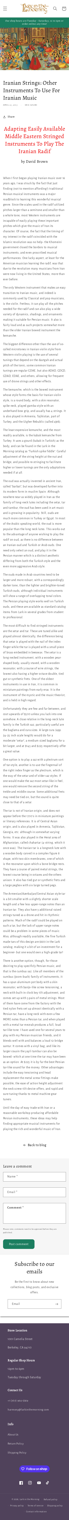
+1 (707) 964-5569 (18, 1400)
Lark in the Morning (29, 1499)
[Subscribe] (56, 1304)
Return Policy (16, 1443)
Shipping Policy (17, 1452)
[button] (5, 8)
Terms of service (36, 1506)
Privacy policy (17, 1506)
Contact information (36, 1512)
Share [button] (11, 116)
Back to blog (37, 1145)
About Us (13, 1434)
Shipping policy (55, 1506)
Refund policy (51, 1499)
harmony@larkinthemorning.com (28, 1409)
